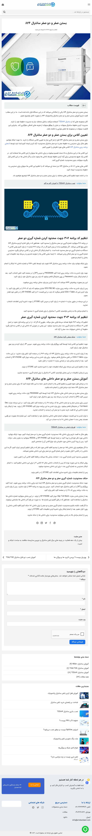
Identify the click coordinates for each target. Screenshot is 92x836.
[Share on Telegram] (37, 523)
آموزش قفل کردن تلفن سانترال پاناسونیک (63, 693)
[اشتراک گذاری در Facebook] (50, 523)
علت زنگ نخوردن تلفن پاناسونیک (65, 739)
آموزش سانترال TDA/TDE (79, 668)
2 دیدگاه (74, 759)
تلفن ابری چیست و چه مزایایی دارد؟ (64, 757)
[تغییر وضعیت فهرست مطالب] (82, 105)
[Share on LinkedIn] (41, 523)
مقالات (64, 812)
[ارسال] (4, 12)
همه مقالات (84, 676)
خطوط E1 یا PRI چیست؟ (68, 721)
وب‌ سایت (82, 619)
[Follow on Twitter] (37, 807)
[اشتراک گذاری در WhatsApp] (54, 523)
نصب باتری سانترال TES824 (67, 711)
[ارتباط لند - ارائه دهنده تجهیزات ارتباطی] (46, 4)
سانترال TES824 (65, 121)
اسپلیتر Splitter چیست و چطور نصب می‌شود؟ (60, 730)
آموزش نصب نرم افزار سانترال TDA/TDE (20, 557)
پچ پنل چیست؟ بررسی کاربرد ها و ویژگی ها (70, 557)
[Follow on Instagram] (42, 807)
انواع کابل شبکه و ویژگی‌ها (68, 748)
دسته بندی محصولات (59, 807)
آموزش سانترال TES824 (80, 672)
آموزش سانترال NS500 (80, 663)
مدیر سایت (38, 30)
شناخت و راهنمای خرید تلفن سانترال (64, 702)
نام (83, 599)
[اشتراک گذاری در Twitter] (46, 523)
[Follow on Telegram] (32, 807)
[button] (89, 4)
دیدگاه (82, 579)
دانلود (65, 817)
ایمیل (82, 609)
